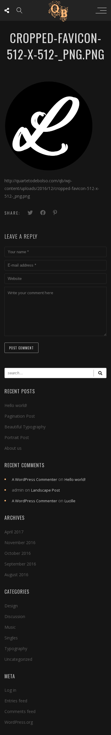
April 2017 (13, 532)
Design (11, 606)
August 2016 (16, 574)
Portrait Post (16, 437)
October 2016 (17, 553)
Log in (10, 690)
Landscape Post (45, 490)
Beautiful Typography (25, 427)
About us (13, 448)
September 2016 (20, 564)
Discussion (14, 616)
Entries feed (15, 701)
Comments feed (20, 711)
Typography (15, 648)
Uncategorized (18, 659)
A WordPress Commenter (34, 479)
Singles (11, 638)
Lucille (70, 500)
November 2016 (20, 542)
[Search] (100, 373)
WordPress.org (18, 722)
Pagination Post (19, 416)
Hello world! (15, 405)
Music (10, 627)
